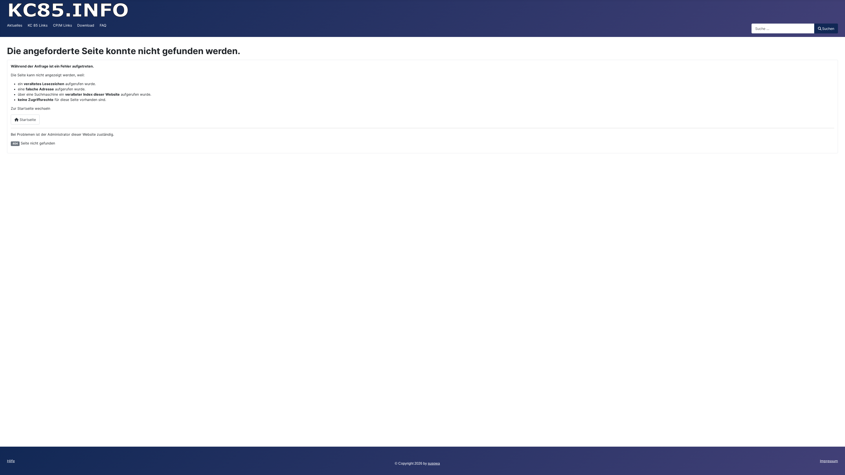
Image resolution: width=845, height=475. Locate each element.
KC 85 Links (38, 25)
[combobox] (782, 28)
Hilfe (11, 461)
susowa (434, 463)
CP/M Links (62, 25)
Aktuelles (14, 25)
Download (85, 25)
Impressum (829, 461)
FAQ (103, 25)
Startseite (27, 119)
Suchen (828, 28)
